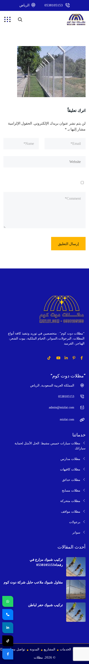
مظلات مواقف (70, 511)
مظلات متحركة (70, 501)
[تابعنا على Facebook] (7, 654)
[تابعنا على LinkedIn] (7, 627)
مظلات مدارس (70, 459)
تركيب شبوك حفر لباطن (45, 605)
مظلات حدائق (71, 480)
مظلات (38, 657)
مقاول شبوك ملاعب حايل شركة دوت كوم (33, 582)
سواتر (76, 532)
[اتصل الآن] (7, 614)
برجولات (74, 522)
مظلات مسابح (71, 490)
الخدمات (65, 649)
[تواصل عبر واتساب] (7, 601)
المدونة (34, 649)
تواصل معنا (17, 649)
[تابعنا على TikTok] (7, 640)
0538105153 (53, 5)
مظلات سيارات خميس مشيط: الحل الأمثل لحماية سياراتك (50, 446)
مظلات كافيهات (70, 469)
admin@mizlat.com (61, 407)
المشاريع (49, 649)
